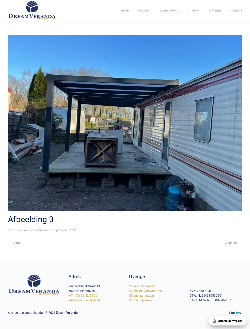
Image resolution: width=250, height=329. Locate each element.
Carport (194, 10)
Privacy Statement (141, 286)
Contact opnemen (141, 300)
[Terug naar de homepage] (32, 10)
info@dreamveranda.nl (84, 300)
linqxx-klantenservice (41, 230)
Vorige (16, 243)
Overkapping (169, 10)
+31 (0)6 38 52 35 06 (82, 295)
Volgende (231, 243)
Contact (236, 10)
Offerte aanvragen (141, 295)
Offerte (215, 10)
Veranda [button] (144, 10)
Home (125, 10)
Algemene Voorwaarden (145, 291)
